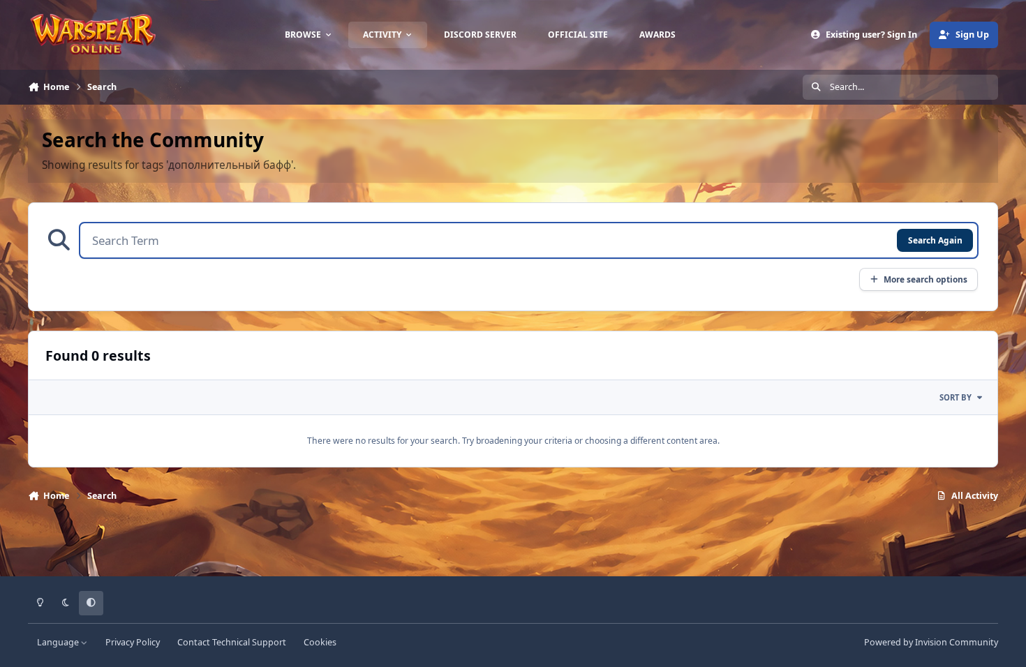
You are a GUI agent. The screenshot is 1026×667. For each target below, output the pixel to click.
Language (59, 642)
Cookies (320, 642)
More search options (925, 279)
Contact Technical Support (231, 642)
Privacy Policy (132, 642)
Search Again (935, 240)
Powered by (931, 642)
